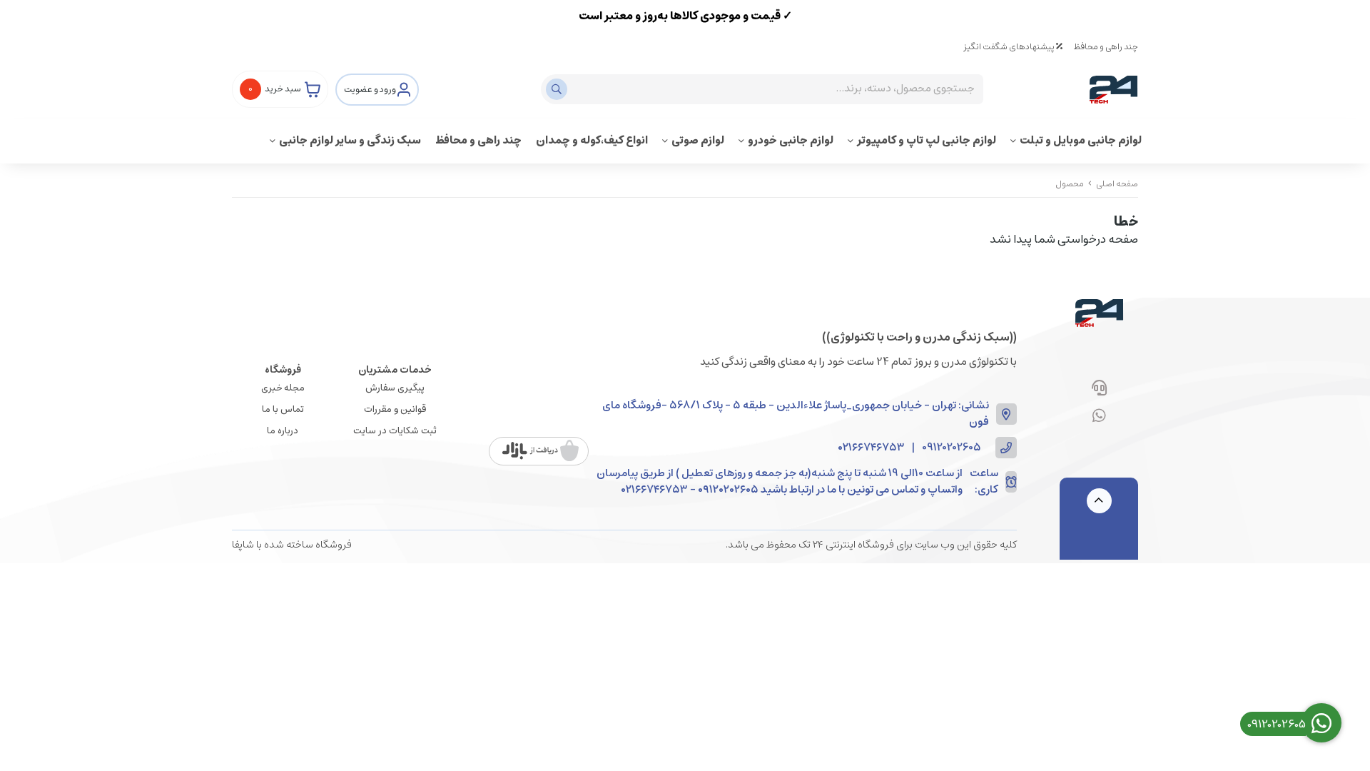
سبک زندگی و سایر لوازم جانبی (350, 140)
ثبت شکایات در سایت (395, 431)
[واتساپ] (1099, 416)
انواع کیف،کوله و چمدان (592, 140)
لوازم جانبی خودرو (790, 140)
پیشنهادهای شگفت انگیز (1009, 46)
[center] (558, 89)
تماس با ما (283, 409)
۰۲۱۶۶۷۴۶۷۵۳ (871, 448)
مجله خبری (283, 388)
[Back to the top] (1099, 500)
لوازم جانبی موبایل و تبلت (1081, 140)
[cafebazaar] (540, 451)
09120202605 (951, 448)
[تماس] (1099, 389)
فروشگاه (283, 369)
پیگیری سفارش (395, 388)
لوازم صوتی (697, 140)
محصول (1069, 183)
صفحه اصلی (1117, 183)
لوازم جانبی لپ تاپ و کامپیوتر (926, 140)
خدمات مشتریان (395, 369)
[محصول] (1099, 313)
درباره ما (282, 431)
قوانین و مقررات (395, 409)
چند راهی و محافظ (1105, 46)
